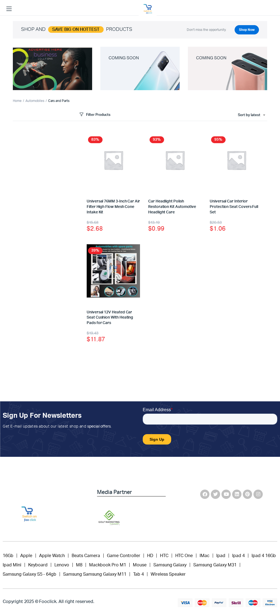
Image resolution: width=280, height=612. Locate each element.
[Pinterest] (247, 494)
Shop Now (247, 29)
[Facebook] (204, 494)
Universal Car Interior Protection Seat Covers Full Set (234, 206)
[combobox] (251, 115)
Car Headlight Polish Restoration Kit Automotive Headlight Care (172, 206)
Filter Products (98, 115)
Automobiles (34, 100)
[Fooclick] (148, 9)
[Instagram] (258, 494)
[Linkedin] (236, 494)
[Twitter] (215, 494)
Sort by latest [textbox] (249, 115)
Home (17, 100)
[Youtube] (226, 494)
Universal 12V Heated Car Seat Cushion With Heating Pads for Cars (110, 317)
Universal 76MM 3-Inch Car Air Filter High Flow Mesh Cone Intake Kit (113, 206)
